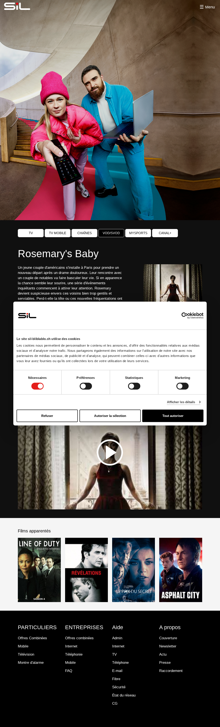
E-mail (117, 671)
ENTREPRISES (84, 627)
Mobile (23, 646)
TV (31, 233)
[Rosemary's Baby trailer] (110, 452)
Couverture (168, 638)
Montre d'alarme (31, 663)
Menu (210, 7)
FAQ (68, 671)
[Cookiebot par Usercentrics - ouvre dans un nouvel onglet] (184, 315)
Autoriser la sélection (110, 416)
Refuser (47, 416)
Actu (163, 654)
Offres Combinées (32, 638)
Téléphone (120, 663)
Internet (71, 646)
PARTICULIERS (37, 627)
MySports (138, 233)
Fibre (116, 679)
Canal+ (165, 233)
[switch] (86, 386)
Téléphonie (73, 654)
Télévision (26, 654)
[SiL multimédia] (22, 6)
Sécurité (118, 687)
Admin (117, 638)
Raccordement (171, 671)
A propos (170, 627)
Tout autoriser (172, 416)
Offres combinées (79, 638)
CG (115, 703)
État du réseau (124, 695)
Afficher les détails (181, 402)
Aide (117, 627)
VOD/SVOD (111, 233)
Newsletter (167, 646)
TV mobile (57, 233)
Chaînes (84, 233)
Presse (165, 663)
